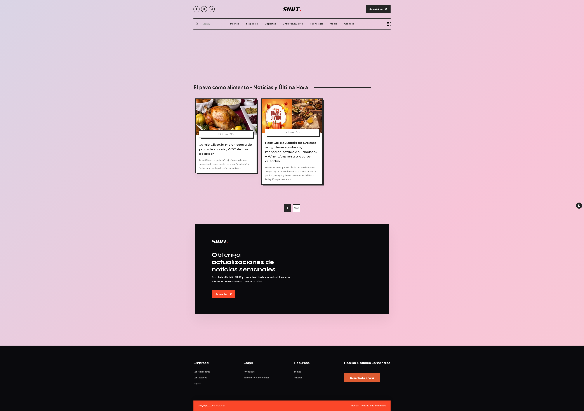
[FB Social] (196, 9)
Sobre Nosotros (201, 372)
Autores (298, 378)
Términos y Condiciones (256, 378)
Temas (297, 372)
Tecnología (316, 24)
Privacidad (249, 372)
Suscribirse (376, 9)
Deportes (270, 24)
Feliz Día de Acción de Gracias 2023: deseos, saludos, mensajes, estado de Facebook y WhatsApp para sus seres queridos (291, 152)
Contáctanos (200, 378)
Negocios (252, 24)
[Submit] (197, 24)
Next (296, 208)
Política (234, 24)
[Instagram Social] (212, 9)
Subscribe (222, 294)
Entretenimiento (293, 24)
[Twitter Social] (204, 9)
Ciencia (349, 24)
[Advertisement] (292, 54)
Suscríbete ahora (362, 377)
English (197, 384)
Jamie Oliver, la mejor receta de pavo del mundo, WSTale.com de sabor (225, 149)
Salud (333, 24)
